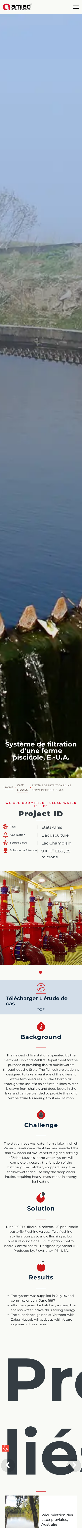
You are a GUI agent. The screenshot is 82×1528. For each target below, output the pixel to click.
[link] (17, 7)
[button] (76, 7)
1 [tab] (40, 972)
